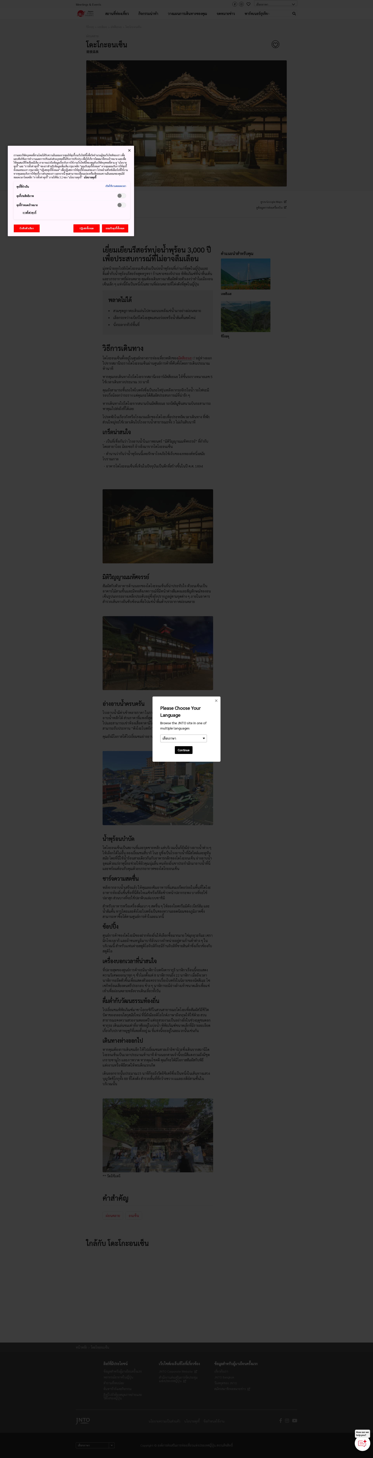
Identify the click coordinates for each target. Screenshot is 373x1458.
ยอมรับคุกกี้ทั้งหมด (115, 228)
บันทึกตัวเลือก (26, 228)
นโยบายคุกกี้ (90, 177)
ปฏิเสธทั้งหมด (86, 228)
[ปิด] (129, 150)
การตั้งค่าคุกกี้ (29, 212)
